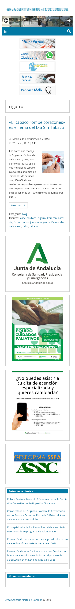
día (10, 222)
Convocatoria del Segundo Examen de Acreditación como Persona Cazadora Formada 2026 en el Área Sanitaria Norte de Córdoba (36, 515)
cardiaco (31, 218)
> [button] (68, 20)
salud (25, 226)
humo (25, 222)
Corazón (52, 218)
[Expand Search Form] (69, 31)
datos (61, 218)
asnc (22, 218)
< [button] (6, 20)
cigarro (42, 218)
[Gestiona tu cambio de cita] (37, 329)
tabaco (34, 226)
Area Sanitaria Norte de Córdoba (23, 599)
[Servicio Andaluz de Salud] (37, 287)
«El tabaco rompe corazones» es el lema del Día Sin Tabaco (37, 124)
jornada (34, 222)
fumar (17, 222)
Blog (24, 214)
